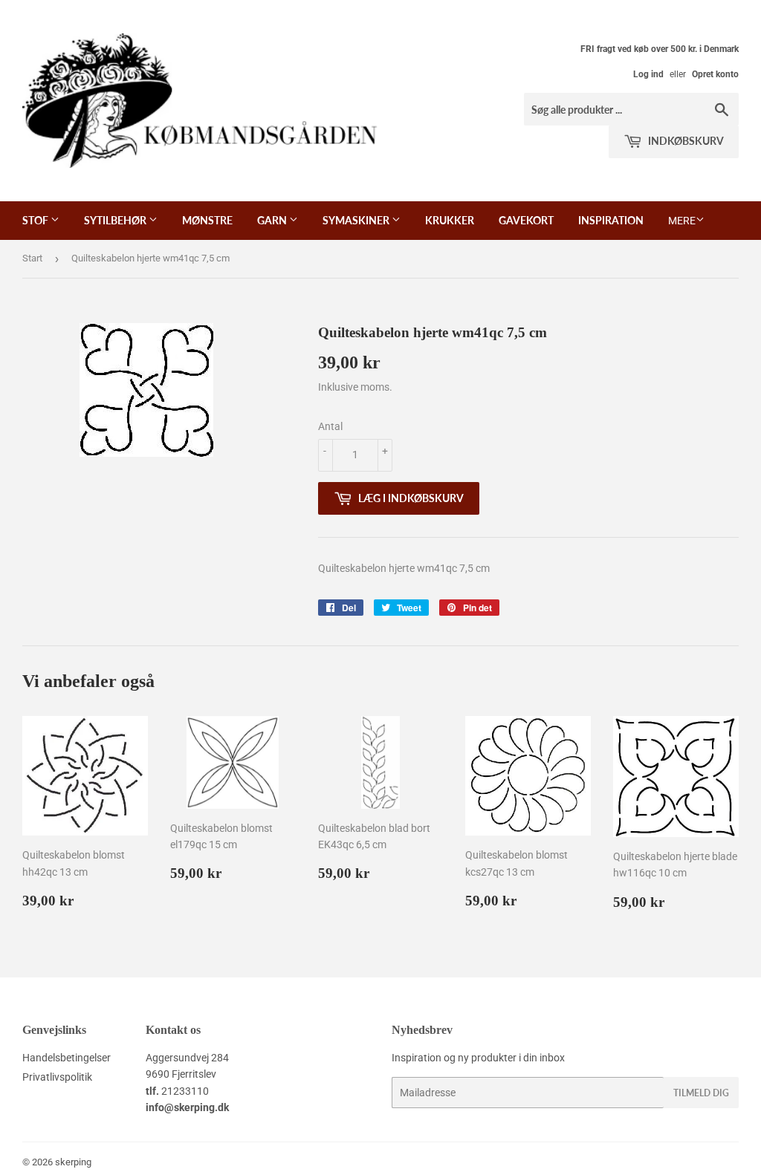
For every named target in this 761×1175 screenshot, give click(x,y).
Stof (36, 220)
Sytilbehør (116, 220)
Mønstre (207, 220)
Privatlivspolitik (57, 1077)
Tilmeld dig (701, 1092)
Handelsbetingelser (66, 1058)
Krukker (449, 220)
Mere (682, 221)
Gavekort (526, 220)
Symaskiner (357, 220)
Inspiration (611, 220)
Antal (330, 426)
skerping (73, 1162)
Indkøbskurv (685, 140)
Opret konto (715, 74)
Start (32, 258)
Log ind (648, 74)
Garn (273, 220)
